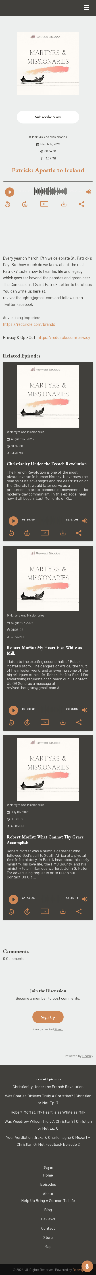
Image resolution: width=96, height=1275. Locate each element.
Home (48, 1175)
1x (44, 204)
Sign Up (48, 1017)
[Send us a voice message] (87, 1266)
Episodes (48, 1184)
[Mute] (88, 191)
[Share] (81, 203)
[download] (64, 204)
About (48, 1193)
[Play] (9, 192)
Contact (48, 1228)
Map (48, 1246)
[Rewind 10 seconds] (8, 204)
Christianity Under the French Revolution (47, 464)
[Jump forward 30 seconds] (25, 204)
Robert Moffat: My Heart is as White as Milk (44, 650)
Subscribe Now (48, 116)
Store (48, 1237)
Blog (48, 1209)
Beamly (78, 1269)
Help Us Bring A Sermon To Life (48, 1200)
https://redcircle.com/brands (29, 324)
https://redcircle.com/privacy (64, 337)
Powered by (79, 1056)
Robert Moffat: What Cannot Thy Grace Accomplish (45, 839)
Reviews (48, 1218)
